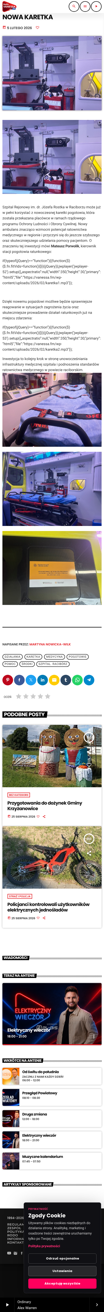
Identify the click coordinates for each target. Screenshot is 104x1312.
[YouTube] (9, 1253)
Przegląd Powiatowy (39, 1093)
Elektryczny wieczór (28, 1030)
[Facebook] (22, 1253)
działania (13, 656)
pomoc (10, 664)
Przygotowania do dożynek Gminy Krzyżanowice (44, 806)
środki (27, 664)
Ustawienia (62, 1271)
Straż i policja (20, 896)
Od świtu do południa (40, 1072)
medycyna (54, 656)
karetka (33, 656)
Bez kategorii (19, 795)
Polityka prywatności (44, 1246)
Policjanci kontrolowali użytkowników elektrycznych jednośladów (48, 907)
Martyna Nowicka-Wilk (50, 644)
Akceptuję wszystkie (62, 1283)
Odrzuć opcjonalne (62, 1258)
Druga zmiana (34, 1114)
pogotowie (77, 656)
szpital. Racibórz (53, 664)
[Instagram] (15, 1253)
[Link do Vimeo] (9, 6)
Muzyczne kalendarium (42, 1157)
